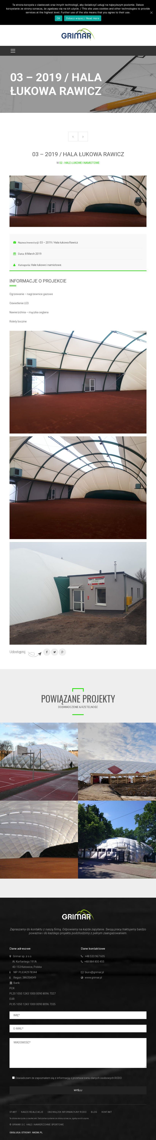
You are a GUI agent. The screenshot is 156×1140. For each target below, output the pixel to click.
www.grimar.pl (93, 977)
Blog (94, 1112)
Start (13, 1112)
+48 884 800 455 (94, 961)
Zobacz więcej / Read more (82, 18)
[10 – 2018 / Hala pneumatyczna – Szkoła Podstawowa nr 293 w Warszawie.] (75, 725)
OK (58, 18)
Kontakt (107, 1112)
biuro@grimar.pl (94, 972)
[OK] (151, 12)
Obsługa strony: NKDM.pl (26, 1132)
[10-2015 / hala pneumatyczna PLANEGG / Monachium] (75, 803)
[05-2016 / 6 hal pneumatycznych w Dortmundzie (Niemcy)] (153, 725)
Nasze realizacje (32, 1112)
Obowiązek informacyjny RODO (67, 1112)
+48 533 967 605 (95, 956)
